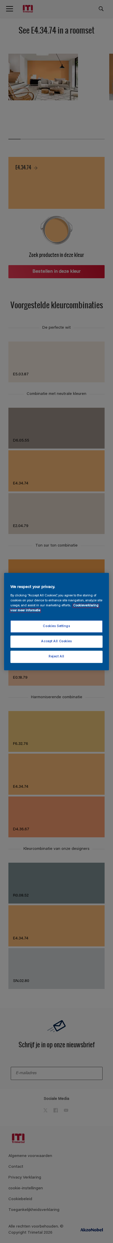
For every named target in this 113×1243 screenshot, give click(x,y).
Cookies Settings (56, 626)
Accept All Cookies (56, 641)
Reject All (56, 656)
